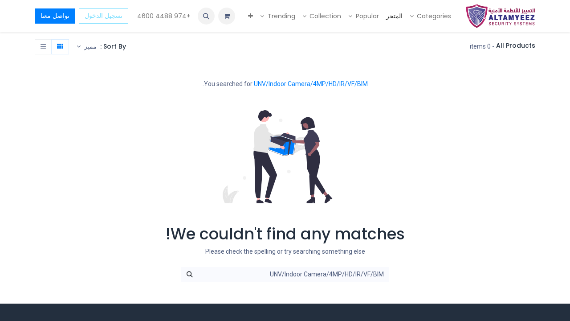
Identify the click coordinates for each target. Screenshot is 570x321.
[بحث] (190, 274)
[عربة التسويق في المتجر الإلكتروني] (226, 16)
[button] (206, 16)
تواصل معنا (55, 15)
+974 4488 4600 (163, 16)
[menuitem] (430, 16)
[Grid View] (60, 46)
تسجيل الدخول (103, 15)
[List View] (43, 46)
